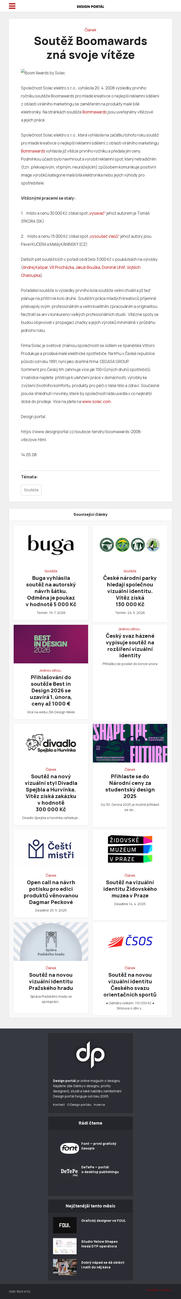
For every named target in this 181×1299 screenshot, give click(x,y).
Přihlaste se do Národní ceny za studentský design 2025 (130, 786)
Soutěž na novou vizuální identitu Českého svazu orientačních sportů (129, 984)
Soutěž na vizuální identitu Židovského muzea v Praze (130, 889)
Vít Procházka (61, 267)
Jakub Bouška (88, 267)
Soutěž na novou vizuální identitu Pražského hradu (51, 981)
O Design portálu (79, 1104)
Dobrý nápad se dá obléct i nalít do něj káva (102, 1264)
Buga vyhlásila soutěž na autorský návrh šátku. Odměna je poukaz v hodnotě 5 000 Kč (51, 591)
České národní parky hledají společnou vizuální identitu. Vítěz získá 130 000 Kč (130, 591)
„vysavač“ (97, 213)
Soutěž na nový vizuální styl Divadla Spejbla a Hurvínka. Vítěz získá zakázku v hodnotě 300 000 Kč (51, 793)
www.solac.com (96, 401)
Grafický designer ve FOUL (103, 1220)
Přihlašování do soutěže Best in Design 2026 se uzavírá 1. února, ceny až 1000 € (51, 690)
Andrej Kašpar (35, 267)
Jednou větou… (51, 670)
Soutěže (31, 490)
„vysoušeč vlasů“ (104, 236)
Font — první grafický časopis (98, 1145)
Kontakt (59, 1104)
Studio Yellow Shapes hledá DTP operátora (99, 1243)
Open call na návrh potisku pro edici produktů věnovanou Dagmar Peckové (51, 892)
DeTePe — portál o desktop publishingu (100, 1169)
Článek (90, 29)
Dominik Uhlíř (113, 267)
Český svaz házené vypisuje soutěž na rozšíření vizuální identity (130, 645)
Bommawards (94, 112)
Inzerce (99, 1104)
